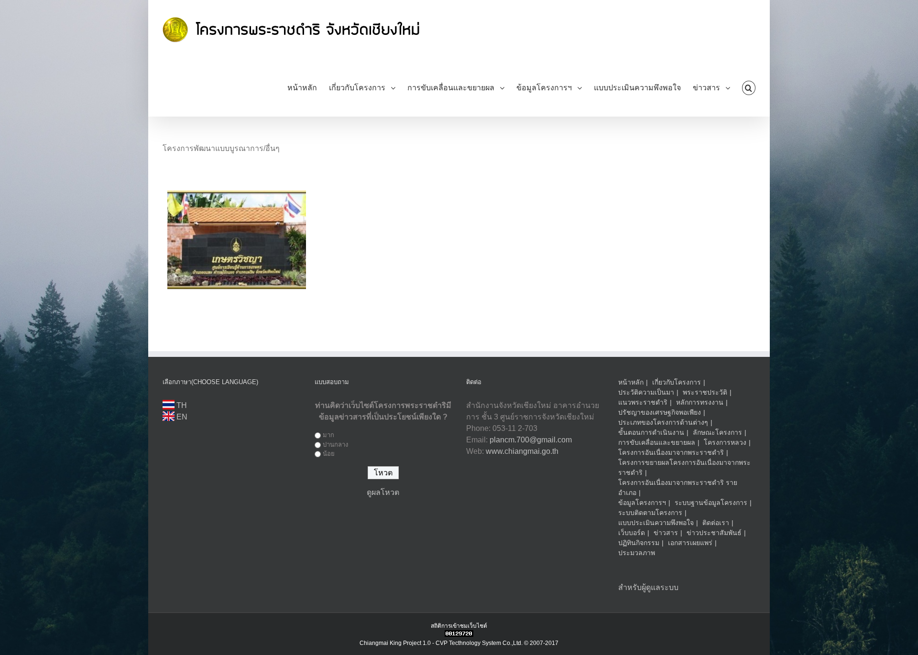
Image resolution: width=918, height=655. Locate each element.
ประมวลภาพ (636, 553)
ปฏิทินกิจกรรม (638, 543)
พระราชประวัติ (705, 392)
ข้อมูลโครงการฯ (642, 502)
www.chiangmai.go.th (522, 451)
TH (181, 405)
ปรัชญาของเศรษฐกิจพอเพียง (659, 412)
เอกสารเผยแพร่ (690, 543)
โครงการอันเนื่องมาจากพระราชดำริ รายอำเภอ (677, 487)
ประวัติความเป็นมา (646, 392)
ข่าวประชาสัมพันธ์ (714, 533)
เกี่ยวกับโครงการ (676, 382)
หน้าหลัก (631, 382)
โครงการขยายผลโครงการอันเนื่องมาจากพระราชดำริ (684, 467)
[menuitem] (308, 87)
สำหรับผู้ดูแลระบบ (648, 587)
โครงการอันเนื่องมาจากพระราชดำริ (671, 452)
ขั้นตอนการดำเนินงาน (651, 432)
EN (181, 417)
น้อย (329, 453)
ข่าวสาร (666, 533)
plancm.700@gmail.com (531, 440)
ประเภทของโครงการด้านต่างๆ (663, 422)
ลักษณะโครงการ (717, 432)
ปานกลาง (335, 444)
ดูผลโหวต (383, 492)
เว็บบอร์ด (631, 533)
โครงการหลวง (725, 442)
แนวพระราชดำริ (642, 402)
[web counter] (459, 634)
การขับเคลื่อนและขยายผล (656, 442)
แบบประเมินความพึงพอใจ (656, 522)
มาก (328, 435)
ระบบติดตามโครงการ (650, 512)
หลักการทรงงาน (699, 402)
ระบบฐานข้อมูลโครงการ (711, 502)
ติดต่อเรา (715, 522)
